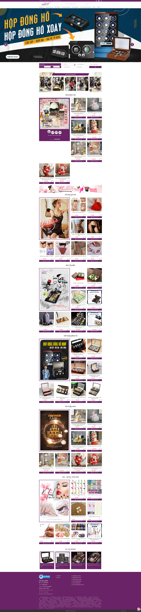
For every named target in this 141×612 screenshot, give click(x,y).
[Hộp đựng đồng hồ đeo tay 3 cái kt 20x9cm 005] (62, 389)
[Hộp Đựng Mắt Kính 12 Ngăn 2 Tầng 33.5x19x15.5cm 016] (94, 389)
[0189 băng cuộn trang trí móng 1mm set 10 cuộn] (78, 530)
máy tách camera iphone (49, 607)
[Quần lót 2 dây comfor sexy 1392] (94, 204)
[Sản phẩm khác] (54, 430)
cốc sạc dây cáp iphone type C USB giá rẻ (56, 606)
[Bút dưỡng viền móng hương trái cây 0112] (78, 487)
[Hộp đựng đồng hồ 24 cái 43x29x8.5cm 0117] (94, 346)
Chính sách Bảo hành (76, 582)
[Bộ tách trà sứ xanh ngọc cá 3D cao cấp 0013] (78, 297)
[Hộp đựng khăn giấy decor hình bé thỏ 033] (94, 105)
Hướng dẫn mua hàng (77, 575)
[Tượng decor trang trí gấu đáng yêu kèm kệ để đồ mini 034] (78, 105)
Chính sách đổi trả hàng (77, 581)
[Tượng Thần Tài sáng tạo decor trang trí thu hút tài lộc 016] (62, 170)
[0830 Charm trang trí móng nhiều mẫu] (62, 530)
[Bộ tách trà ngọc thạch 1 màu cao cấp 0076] (94, 275)
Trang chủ (41, 7)
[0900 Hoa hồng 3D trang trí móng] (78, 509)
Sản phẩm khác (75, 7)
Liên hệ (98, 7)
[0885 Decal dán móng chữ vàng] (94, 509)
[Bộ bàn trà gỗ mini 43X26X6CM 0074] (94, 297)
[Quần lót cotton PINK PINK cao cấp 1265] (78, 248)
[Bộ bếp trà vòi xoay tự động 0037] (94, 319)
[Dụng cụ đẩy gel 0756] (46, 530)
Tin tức (94, 7)
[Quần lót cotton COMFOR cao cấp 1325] (94, 226)
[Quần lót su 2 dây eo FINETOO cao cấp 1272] (62, 248)
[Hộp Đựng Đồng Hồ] (54, 359)
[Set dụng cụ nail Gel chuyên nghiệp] (54, 114)
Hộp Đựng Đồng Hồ (66, 7)
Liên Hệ (58, 577)
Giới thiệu (41, 0)
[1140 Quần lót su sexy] (94, 248)
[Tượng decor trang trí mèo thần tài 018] (94, 148)
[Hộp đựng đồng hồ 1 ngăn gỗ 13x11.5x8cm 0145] (94, 367)
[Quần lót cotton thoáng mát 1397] (78, 204)
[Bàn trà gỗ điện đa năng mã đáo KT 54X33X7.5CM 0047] (78, 319)
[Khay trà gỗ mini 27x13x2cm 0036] (62, 319)
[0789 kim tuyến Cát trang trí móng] (94, 487)
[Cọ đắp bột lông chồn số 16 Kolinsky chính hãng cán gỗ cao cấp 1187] (94, 530)
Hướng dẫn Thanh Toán (48, 0)
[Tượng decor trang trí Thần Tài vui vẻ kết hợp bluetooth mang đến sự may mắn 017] (46, 170)
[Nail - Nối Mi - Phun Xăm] (54, 500)
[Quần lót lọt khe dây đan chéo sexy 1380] (78, 226)
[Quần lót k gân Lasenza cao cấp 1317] (46, 248)
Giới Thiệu (59, 575)
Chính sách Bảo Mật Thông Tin (78, 584)
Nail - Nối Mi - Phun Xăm (86, 7)
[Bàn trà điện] (54, 289)
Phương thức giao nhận (77, 579)
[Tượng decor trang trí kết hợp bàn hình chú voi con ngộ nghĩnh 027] (78, 126)
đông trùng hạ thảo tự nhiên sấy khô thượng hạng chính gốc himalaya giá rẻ (79, 606)
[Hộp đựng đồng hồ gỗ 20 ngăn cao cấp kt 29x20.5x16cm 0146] (46, 389)
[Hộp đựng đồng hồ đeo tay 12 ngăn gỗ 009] (78, 367)
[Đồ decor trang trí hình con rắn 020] (94, 126)
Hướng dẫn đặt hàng (56, 0)
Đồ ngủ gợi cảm (49, 7)
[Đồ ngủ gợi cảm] (54, 218)
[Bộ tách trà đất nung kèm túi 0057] (46, 319)
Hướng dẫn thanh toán (77, 577)
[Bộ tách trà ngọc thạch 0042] (78, 275)
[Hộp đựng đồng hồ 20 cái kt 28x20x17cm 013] (78, 389)
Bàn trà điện (57, 7)
